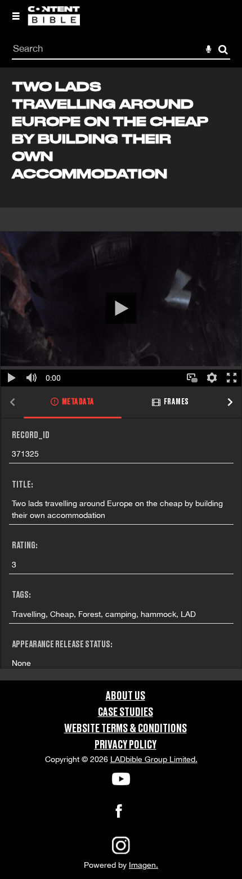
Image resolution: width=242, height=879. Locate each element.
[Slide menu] (16, 15)
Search (223, 49)
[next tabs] (230, 402)
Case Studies (125, 712)
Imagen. (143, 864)
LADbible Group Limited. (154, 759)
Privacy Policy (125, 745)
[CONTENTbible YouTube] (121, 778)
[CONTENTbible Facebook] (119, 814)
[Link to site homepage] (54, 22)
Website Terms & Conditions (125, 728)
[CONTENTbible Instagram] (121, 853)
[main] (121, 373)
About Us (125, 696)
